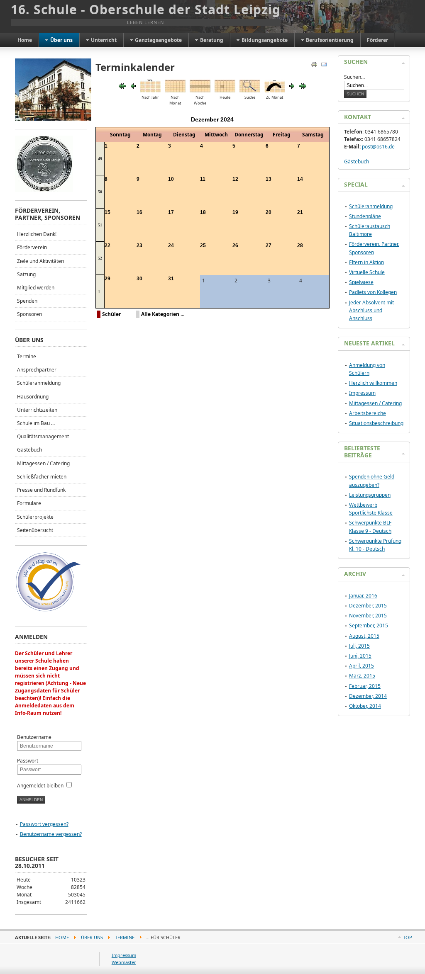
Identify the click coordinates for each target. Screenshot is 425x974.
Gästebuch (29, 449)
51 (100, 225)
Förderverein (32, 247)
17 (171, 212)
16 (139, 212)
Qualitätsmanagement (43, 436)
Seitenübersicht (35, 530)
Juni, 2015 (360, 655)
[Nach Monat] (175, 90)
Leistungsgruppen (370, 494)
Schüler (111, 314)
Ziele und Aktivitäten (40, 261)
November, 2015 (368, 615)
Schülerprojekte (35, 516)
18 (203, 212)
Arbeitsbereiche (367, 413)
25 (203, 245)
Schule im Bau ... (36, 423)
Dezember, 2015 (368, 605)
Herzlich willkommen (373, 382)
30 (139, 279)
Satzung (26, 274)
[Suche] (249, 90)
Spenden (27, 300)
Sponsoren (29, 314)
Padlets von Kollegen (373, 292)
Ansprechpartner (36, 369)
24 (171, 245)
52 (100, 258)
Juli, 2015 (359, 645)
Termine (26, 356)
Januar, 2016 (363, 595)
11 (202, 179)
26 (235, 245)
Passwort (27, 760)
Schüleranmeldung (39, 382)
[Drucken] (315, 66)
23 (139, 245)
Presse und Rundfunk (41, 489)
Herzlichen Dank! (36, 234)
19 (235, 212)
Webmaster (124, 962)
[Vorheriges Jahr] (122, 86)
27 (268, 245)
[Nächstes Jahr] (303, 86)
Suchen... (354, 76)
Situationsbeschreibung (376, 423)
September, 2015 (368, 625)
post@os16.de (378, 146)
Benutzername (34, 737)
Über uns (92, 937)
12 (235, 179)
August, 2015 (364, 635)
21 (300, 212)
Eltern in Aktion (366, 262)
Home (62, 937)
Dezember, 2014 (368, 696)
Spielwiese (361, 282)
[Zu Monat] (274, 90)
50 (100, 191)
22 (107, 245)
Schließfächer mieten (41, 476)
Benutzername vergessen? (51, 834)
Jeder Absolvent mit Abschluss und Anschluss (371, 310)
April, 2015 (361, 665)
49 (100, 158)
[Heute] (225, 90)
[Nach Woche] (200, 90)
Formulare (29, 503)
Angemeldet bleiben (40, 785)
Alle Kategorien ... (162, 314)
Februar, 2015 (365, 686)
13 (268, 179)
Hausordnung (33, 396)
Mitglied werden (35, 287)
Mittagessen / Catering (43, 463)
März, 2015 (362, 675)
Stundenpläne (365, 216)
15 (107, 212)
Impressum (362, 392)
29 (107, 279)
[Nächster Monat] (292, 86)
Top (407, 937)
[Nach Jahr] (150, 90)
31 (171, 279)
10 (171, 179)
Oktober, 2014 (365, 705)
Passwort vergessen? (44, 824)
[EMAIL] (325, 66)
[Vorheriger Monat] (133, 86)
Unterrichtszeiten (37, 409)
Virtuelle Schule (367, 272)
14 (300, 179)
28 (300, 245)
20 (268, 212)
